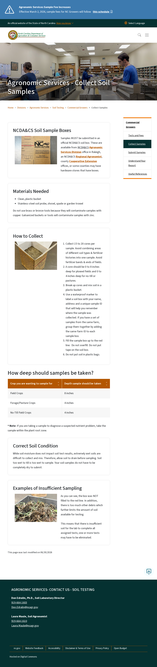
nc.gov (17, 648)
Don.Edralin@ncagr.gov (24, 607)
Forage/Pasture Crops (22, 403)
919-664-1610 (19, 621)
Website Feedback (34, 648)
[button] (137, 35)
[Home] (27, 31)
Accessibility (54, 648)
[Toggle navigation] (150, 35)
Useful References (137, 174)
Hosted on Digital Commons (23, 656)
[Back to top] (149, 572)
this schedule (101, 12)
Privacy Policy (102, 648)
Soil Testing (58, 107)
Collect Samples (137, 144)
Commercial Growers (77, 107)
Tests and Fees (136, 135)
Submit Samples (137, 152)
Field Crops (16, 393)
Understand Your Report (137, 163)
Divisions (21, 107)
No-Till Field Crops (20, 413)
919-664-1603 (19, 603)
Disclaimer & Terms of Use (77, 648)
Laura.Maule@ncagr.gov (25, 626)
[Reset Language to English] (125, 23)
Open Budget (120, 648)
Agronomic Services (39, 107)
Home (10, 107)
